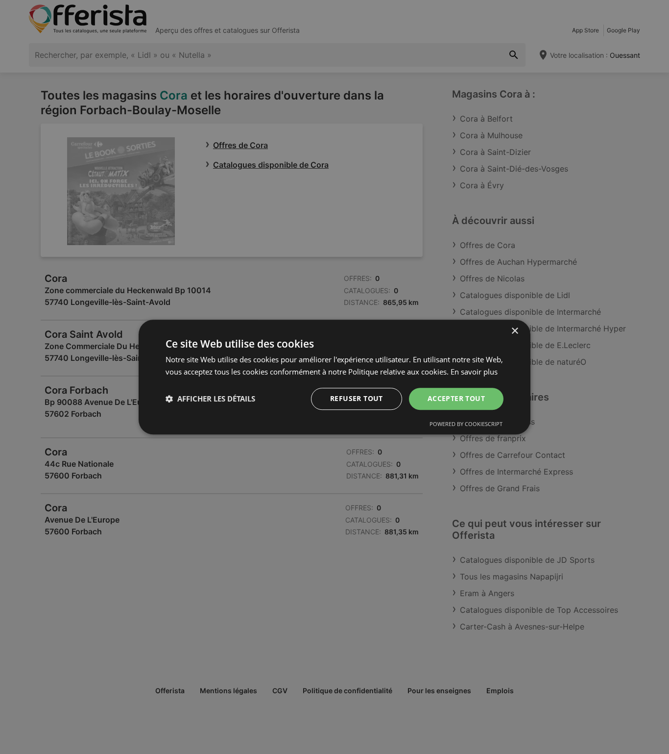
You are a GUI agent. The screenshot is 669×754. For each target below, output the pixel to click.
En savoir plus (474, 372)
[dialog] (334, 377)
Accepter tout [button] (456, 398)
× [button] (514, 331)
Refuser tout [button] (356, 398)
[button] (210, 398)
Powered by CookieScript (466, 423)
